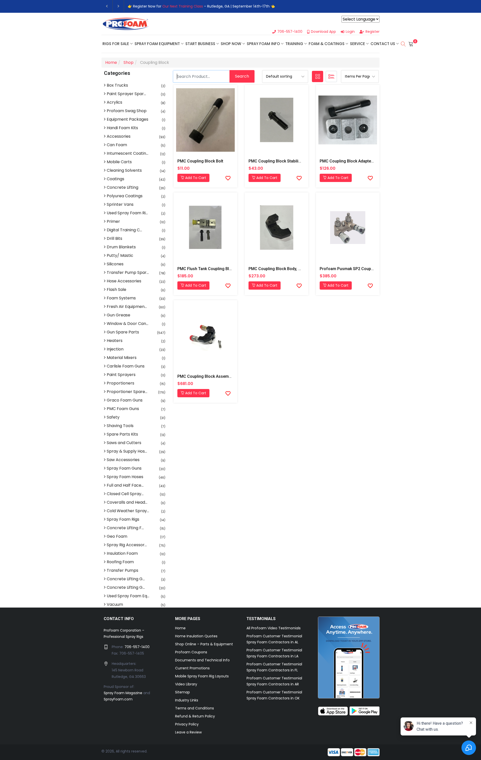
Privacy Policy (187, 724)
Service (357, 43)
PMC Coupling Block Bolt (200, 161)
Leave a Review (188, 732)
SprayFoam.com (118, 699)
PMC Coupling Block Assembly (205, 376)
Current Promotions (192, 668)
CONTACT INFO (119, 618)
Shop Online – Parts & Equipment (204, 644)
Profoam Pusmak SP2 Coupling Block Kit (357, 268)
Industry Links (186, 700)
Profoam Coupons (191, 652)
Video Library (186, 684)
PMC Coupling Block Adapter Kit (349, 161)
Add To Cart (195, 177)
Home (180, 628)
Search (242, 76)
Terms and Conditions (194, 708)
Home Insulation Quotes (196, 636)
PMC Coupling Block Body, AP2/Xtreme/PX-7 (289, 268)
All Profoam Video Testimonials (274, 628)
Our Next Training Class (182, 6)
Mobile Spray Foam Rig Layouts (202, 676)
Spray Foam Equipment (157, 43)
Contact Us (383, 43)
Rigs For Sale (115, 43)
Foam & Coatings (326, 43)
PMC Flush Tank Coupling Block (206, 268)
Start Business (200, 43)
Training (294, 43)
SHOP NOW (231, 43)
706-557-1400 (137, 646)
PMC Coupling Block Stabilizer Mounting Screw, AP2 (296, 161)
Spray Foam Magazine (123, 692)
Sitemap (182, 692)
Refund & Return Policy (195, 716)
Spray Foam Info (263, 43)
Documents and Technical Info (202, 660)
